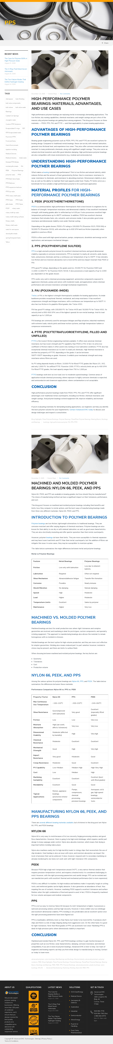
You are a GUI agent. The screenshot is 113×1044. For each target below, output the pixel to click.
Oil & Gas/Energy (77, 992)
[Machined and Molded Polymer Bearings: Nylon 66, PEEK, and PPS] (69, 455)
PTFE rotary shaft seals (13, 196)
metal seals (23, 158)
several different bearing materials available (56, 822)
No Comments (65, 94)
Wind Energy (75, 1020)
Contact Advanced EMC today (81, 409)
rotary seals (16, 208)
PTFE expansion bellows (14, 187)
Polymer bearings (38, 523)
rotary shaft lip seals (12, 213)
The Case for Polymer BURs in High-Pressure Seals (16, 59)
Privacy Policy (46, 1039)
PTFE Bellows (10, 183)
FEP (23, 128)
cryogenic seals (11, 120)
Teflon (8, 242)
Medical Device (76, 996)
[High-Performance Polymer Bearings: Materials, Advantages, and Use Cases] (69, 71)
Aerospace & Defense (75, 1001)
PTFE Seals (9, 200)
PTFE (33, 341)
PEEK (33, 206)
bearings (49, 537)
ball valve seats (21, 107)
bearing (46, 172)
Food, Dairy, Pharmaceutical (76, 1031)
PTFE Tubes (19, 204)
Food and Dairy (11, 141)
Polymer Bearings (17, 171)
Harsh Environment (12, 145)
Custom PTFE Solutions (13, 124)
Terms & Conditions (11, 1041)
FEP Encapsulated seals (13, 133)
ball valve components (13, 103)
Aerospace (9, 99)
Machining (66, 968)
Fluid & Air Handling (74, 1025)
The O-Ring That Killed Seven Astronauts (54, 1006)
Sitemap (37, 1039)
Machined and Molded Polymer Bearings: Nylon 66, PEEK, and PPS (66, 486)
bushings (46, 422)
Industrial (74, 1011)
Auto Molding (19, 99)
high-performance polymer (58, 422)
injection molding (11, 150)
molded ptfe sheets (12, 166)
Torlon (34, 295)
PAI (69, 422)
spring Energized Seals (13, 238)
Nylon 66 (75, 681)
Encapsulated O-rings (13, 128)
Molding (72, 968)
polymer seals (10, 175)
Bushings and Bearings (43, 965)
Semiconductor (76, 1015)
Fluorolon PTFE (11, 137)
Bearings (9, 112)
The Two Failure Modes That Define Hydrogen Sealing (15, 80)
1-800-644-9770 (100, 1016)
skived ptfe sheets (11, 234)
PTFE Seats (19, 200)
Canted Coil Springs (12, 116)
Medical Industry (11, 158)
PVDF (7, 208)
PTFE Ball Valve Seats (13, 179)
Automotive (75, 1007)
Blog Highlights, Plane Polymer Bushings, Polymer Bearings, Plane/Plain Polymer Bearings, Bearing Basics (66, 419)
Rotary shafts (10, 221)
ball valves (9, 107)
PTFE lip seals (10, 192)
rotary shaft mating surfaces (15, 217)
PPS (33, 251)
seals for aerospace (12, 229)
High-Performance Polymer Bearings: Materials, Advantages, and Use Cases (66, 103)
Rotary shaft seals (12, 225)
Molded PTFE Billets (12, 162)
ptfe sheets (9, 204)
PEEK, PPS (59, 965)
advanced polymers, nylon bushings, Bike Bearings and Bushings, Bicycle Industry (58, 959)
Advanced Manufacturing (54, 968)
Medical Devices (11, 154)
